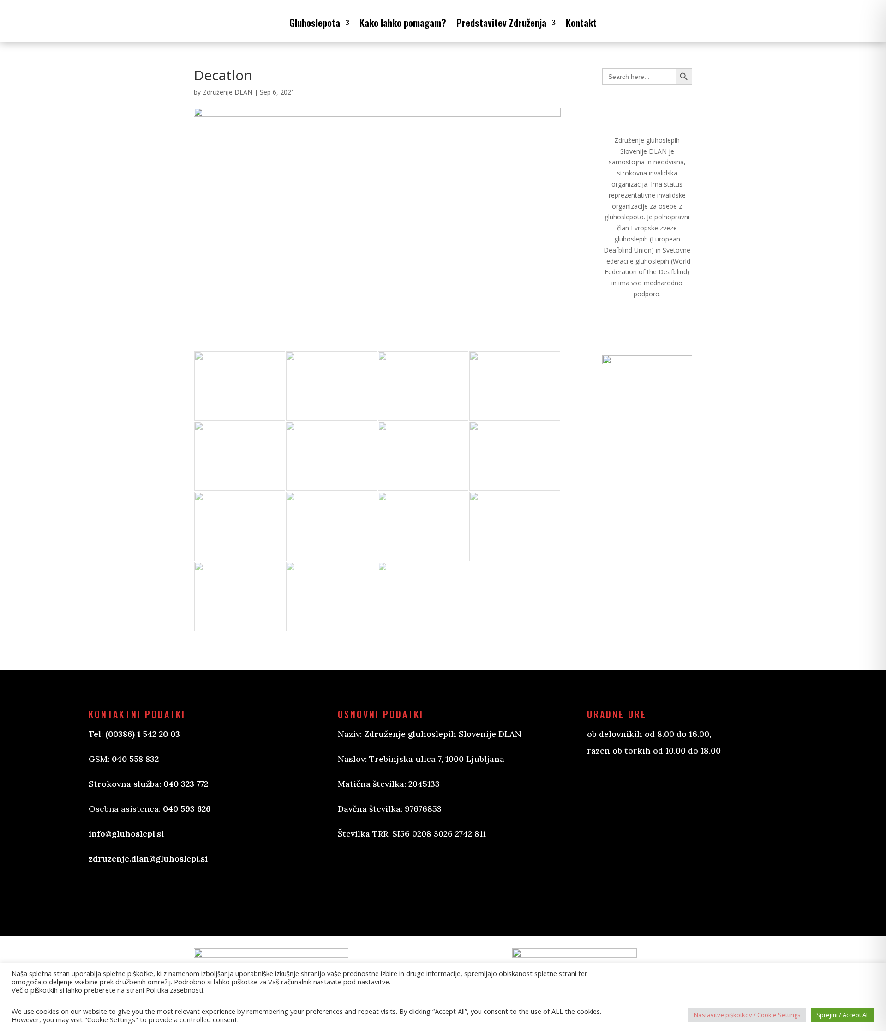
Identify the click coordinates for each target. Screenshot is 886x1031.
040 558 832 (135, 759)
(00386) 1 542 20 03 (142, 734)
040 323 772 (185, 783)
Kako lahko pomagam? (402, 22)
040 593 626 (186, 808)
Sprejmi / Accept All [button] (842, 1015)
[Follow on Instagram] (391, 878)
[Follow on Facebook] (354, 878)
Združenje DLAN (227, 92)
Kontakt (581, 22)
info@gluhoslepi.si (126, 833)
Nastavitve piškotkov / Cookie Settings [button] (747, 1015)
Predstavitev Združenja (501, 22)
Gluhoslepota (314, 22)
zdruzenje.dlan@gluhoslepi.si (148, 858)
